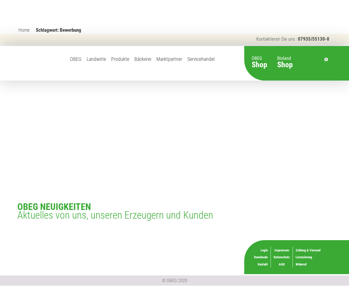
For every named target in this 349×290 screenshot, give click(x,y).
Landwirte (96, 59)
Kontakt (263, 264)
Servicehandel (201, 59)
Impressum (281, 250)
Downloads (261, 257)
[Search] (304, 63)
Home (23, 30)
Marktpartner (169, 59)
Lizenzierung (212, 249)
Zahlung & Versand (208, 263)
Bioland (285, 59)
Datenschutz (282, 257)
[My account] (314, 63)
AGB (282, 264)
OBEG (76, 59)
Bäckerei (142, 59)
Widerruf (215, 257)
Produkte (120, 59)
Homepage (221, 64)
